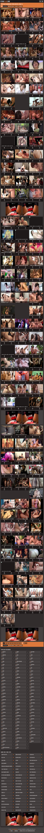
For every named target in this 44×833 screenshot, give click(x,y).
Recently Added (11, 6)
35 (24, 643)
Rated (17, 6)
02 (5, 643)
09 (18, 643)
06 (13, 643)
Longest (20, 6)
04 (9, 643)
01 (3, 643)
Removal (16, 831)
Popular (5, 6)
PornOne (5, 1)
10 (20, 643)
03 (7, 643)
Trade (11, 831)
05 (11, 643)
